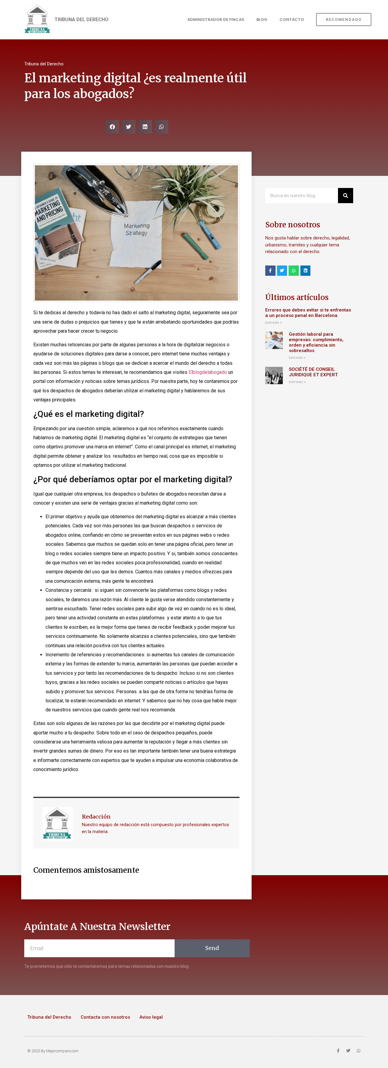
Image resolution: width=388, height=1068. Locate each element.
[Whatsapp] (294, 270)
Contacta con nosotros (105, 1017)
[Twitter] (282, 270)
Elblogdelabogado (208, 372)
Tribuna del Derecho (49, 1017)
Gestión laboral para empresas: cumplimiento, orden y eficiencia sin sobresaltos (316, 342)
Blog (261, 19)
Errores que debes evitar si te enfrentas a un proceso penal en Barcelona (308, 312)
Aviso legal (151, 1017)
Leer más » (273, 323)
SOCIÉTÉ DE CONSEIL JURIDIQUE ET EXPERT (314, 372)
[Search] (345, 195)
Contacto (291, 19)
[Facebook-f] (270, 270)
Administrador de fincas (215, 19)
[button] (112, 127)
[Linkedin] (305, 270)
